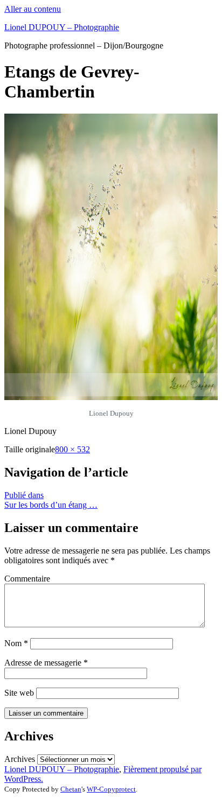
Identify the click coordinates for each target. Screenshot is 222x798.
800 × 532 (72, 449)
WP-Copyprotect (111, 789)
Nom (16, 643)
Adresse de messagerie (46, 662)
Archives (19, 759)
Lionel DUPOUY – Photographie (61, 27)
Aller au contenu (32, 8)
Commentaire (27, 578)
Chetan (70, 789)
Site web (19, 692)
